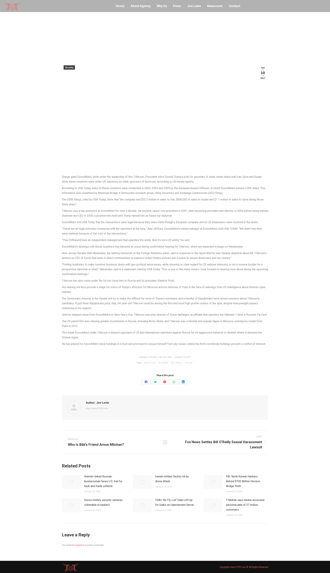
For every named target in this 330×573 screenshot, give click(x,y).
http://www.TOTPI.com (97, 408)
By (166, 357)
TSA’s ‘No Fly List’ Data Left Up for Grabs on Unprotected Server (174, 502)
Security (69, 67)
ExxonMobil (163, 363)
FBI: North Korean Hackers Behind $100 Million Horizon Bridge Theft (243, 481)
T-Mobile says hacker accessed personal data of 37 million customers (245, 504)
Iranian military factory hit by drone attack (172, 479)
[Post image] (71, 482)
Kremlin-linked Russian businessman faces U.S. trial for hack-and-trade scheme (103, 481)
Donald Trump (150, 363)
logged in (79, 545)
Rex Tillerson (176, 363)
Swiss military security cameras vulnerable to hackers (103, 502)
